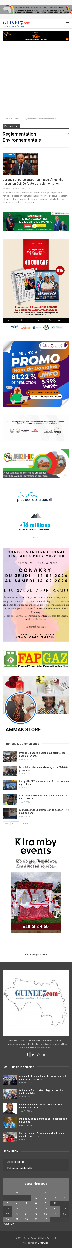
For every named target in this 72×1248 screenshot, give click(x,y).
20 (17, 1214)
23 (45, 1214)
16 (45, 1208)
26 (7, 1219)
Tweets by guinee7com (36, 954)
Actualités (9, 155)
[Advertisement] (36, 78)
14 (26, 1208)
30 (45, 1219)
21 (26, 1214)
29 (36, 1219)
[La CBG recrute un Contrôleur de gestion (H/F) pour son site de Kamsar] (10, 813)
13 (17, 1208)
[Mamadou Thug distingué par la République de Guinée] (10, 1122)
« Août (6, 1223)
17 (55, 1208)
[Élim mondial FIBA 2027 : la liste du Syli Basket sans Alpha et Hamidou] (10, 1108)
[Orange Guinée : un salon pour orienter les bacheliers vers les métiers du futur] (10, 756)
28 (26, 1219)
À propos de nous (15, 1162)
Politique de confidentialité (19, 1168)
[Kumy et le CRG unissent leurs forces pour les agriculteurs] (10, 785)
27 (17, 1219)
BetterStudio (44, 1243)
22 (36, 1214)
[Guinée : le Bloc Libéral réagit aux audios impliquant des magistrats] (10, 1094)
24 (55, 1214)
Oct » (13, 1223)
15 (36, 1208)
